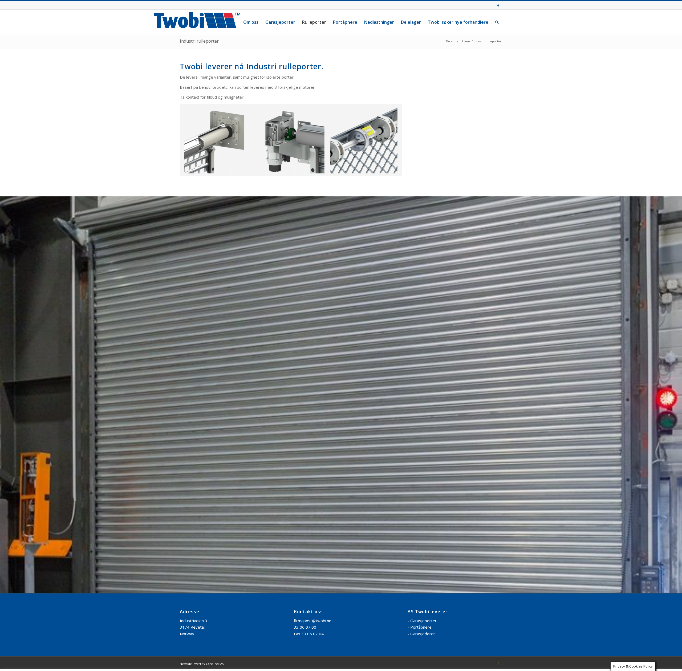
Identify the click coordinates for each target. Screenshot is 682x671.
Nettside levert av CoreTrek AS (202, 511)
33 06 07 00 (305, 474)
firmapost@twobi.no (312, 467)
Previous (4, 318)
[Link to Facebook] (498, 5)
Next (677, 318)
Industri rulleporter (199, 41)
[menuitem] (251, 22)
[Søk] (497, 22)
